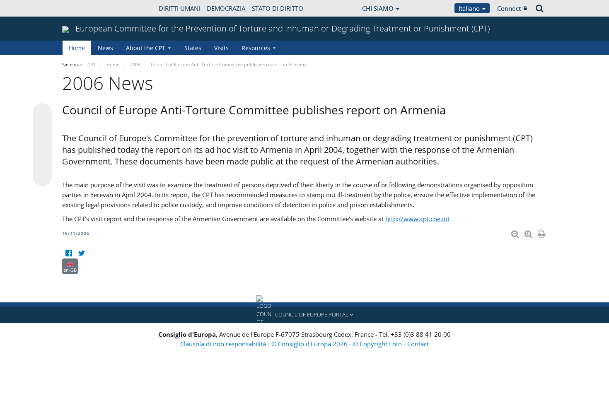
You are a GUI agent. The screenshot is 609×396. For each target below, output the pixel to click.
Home (77, 48)
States (192, 48)
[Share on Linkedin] (42, 161)
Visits (221, 48)
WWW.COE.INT (83, 8)
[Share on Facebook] (42, 145)
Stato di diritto (277, 8)
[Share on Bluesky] (42, 113)
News (105, 48)
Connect (509, 8)
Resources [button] (256, 48)
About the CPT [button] (145, 48)
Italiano (470, 8)
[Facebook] (68, 253)
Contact (418, 344)
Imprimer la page (542, 232)
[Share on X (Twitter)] (42, 129)
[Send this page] (42, 176)
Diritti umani (179, 8)
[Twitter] (81, 253)
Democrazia (226, 8)
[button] (304, 315)
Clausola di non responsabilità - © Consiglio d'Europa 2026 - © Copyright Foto (292, 344)
